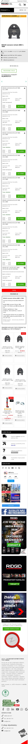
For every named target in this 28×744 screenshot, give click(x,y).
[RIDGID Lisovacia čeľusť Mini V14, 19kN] (25, 111)
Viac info (13, 445)
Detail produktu (8, 355)
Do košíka (21, 106)
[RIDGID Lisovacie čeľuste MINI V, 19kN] (14, 30)
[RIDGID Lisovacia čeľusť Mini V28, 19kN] (25, 223)
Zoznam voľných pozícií (11, 629)
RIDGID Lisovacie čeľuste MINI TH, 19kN (19, 348)
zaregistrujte (16, 51)
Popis (14, 290)
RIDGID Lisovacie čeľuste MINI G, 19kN (20, 380)
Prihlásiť (25, 1)
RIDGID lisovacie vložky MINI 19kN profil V (19, 412)
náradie (15, 666)
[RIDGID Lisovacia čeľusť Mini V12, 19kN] (25, 88)
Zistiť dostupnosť (7, 102)
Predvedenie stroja (9, 71)
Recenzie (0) (14, 66)
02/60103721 (6, 76)
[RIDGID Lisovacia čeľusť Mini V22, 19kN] (25, 200)
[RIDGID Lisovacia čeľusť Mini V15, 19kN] (25, 133)
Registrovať (19, 1)
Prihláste (5, 51)
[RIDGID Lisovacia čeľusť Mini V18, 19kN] (25, 178)
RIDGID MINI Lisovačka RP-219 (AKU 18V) (7, 412)
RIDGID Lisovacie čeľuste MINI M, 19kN (7, 347)
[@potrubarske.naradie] (5, 473)
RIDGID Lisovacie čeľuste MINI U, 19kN (7, 379)
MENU (21, 10)
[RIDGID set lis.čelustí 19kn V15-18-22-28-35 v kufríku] (25, 268)
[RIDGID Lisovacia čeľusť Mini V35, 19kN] (25, 245)
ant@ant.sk (7, 721)
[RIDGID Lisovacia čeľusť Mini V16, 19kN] (25, 155)
